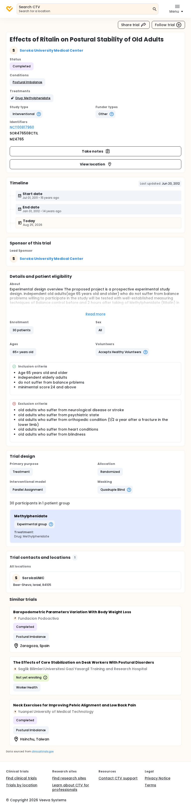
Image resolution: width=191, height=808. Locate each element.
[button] (27, 82)
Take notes (92, 151)
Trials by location (21, 785)
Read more (96, 314)
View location (92, 164)
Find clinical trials (21, 778)
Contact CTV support (118, 778)
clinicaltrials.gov (42, 751)
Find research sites (69, 778)
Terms (150, 785)
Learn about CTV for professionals (70, 787)
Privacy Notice (157, 778)
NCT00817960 (22, 127)
